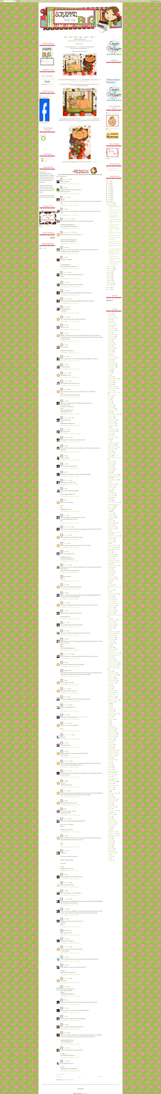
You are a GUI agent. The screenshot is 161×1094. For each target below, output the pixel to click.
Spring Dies (110, 748)
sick (109, 723)
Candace (65, 1061)
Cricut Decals (111, 421)
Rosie (63, 257)
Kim (64, 472)
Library (109, 581)
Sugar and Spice (111, 774)
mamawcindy (66, 298)
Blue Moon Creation (67, 734)
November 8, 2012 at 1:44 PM (69, 460)
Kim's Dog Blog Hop (113, 226)
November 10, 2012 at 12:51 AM (70, 926)
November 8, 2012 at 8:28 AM (69, 286)
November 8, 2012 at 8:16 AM (69, 268)
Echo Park (110, 465)
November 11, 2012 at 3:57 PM (69, 996)
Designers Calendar (112, 443)
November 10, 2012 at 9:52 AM (70, 943)
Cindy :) (65, 356)
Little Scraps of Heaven (113, 593)
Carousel (110, 372)
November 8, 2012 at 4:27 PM (69, 618)
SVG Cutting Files (112, 781)
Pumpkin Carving (112, 696)
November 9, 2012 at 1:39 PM (69, 870)
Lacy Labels (111, 573)
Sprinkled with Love (112, 754)
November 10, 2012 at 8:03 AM (70, 935)
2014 (109, 197)
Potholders (110, 686)
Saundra (64, 247)
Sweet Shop (110, 783)
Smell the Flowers (112, 736)
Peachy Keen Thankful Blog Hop (80, 41)
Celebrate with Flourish (113, 378)
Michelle (45, 161)
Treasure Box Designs (113, 810)
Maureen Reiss (66, 882)
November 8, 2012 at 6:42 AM (69, 228)
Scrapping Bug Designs (113, 713)
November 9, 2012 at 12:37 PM (69, 847)
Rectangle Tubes (112, 698)
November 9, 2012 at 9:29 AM (69, 797)
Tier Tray (110, 802)
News (109, 645)
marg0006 (65, 696)
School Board (111, 709)
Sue (64, 500)
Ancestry (110, 332)
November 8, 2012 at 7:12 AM (69, 253)
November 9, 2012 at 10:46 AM (70, 831)
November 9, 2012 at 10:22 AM (70, 815)
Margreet (65, 306)
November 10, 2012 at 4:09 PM (69, 974)
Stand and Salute (112, 759)
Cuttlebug (110, 435)
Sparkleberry (111, 744)
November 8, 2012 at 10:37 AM (70, 425)
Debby (64, 918)
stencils (109, 761)
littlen (64, 780)
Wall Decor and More (113, 833)
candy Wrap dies (111, 367)
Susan (64, 751)
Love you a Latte (112, 603)
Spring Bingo (111, 746)
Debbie (64, 965)
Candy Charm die (112, 365)
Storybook (110, 767)
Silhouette (110, 727)
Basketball (110, 342)
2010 (109, 289)
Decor (109, 441)
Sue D (64, 662)
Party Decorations (112, 673)
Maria (64, 463)
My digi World (111, 635)
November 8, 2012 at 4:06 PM (69, 599)
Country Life (111, 405)
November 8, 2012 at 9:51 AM (69, 369)
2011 (109, 287)
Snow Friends (111, 740)
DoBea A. (65, 290)
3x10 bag (110, 319)
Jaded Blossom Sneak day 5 (115, 235)
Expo (109, 481)
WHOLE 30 (110, 840)
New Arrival (110, 641)
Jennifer (65, 850)
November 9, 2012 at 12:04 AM (70, 739)
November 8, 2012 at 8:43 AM (69, 295)
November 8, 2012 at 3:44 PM (69, 581)
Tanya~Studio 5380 (67, 654)
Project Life (110, 694)
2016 (109, 193)
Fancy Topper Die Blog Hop (115, 249)
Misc (109, 629)
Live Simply (111, 595)
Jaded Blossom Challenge (114, 261)
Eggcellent (110, 466)
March (110, 280)
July (110, 272)
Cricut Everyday (111, 425)
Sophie (109, 742)
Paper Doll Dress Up (112, 665)
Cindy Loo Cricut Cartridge (114, 392)
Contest (110, 403)
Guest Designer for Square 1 (115, 219)
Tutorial (110, 816)
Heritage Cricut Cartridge (113, 535)
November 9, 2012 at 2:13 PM (69, 878)
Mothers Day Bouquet (113, 631)
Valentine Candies (112, 822)
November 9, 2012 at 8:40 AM (69, 777)
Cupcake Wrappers (112, 431)
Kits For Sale (111, 571)
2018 (109, 189)
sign (109, 725)
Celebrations (111, 380)
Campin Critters (111, 363)
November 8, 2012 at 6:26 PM (69, 650)
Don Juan (110, 450)
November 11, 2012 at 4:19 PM (69, 1004)
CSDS (109, 427)
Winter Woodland (112, 852)
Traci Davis (65, 790)
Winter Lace (110, 850)
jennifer (64, 584)
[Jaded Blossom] (114, 55)
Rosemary (65, 316)
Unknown (65, 389)
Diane (63, 209)
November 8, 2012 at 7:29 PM (69, 684)
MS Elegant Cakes (112, 633)
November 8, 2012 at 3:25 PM (69, 561)
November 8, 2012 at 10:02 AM (70, 385)
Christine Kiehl (66, 761)
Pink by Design (111, 678)
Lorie (64, 835)
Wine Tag (110, 844)
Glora (64, 445)
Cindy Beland (66, 899)
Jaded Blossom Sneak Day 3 (115, 241)
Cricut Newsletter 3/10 (113, 168)
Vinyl (109, 829)
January (111, 284)
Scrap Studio (111, 711)
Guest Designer (111, 517)
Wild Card (110, 842)
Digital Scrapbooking (113, 446)
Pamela (64, 742)
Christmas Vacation (112, 388)
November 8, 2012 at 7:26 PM (69, 676)
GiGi (64, 874)
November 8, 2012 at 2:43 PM (69, 496)
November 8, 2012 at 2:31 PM (69, 476)
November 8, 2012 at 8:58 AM (69, 321)
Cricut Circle (111, 418)
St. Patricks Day (111, 755)
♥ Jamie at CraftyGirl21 (82, 717)
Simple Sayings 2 (112, 728)
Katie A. (65, 1047)
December (111, 203)
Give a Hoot (110, 513)
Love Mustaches (111, 599)
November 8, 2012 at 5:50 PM (69, 635)
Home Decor (111, 539)
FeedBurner (50, 84)
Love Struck (111, 601)
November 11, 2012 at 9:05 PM (69, 1070)
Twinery (110, 818)
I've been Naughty (113, 214)
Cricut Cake (110, 416)
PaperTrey (110, 671)
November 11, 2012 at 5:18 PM (69, 1012)
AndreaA (65, 515)
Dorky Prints (111, 461)
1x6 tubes (110, 313)
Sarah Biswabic (66, 480)
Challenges (110, 382)
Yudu (109, 858)
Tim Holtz (110, 804)
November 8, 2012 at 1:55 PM (69, 468)
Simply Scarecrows (112, 734)
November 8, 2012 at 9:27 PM (69, 719)
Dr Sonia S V (66, 372)
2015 (109, 195)
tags (109, 791)
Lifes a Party (111, 590)
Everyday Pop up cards (113, 479)
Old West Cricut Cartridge (114, 653)
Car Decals (110, 369)
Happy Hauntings (112, 528)
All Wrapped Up (111, 328)
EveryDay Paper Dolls (113, 474)
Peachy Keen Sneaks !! (114, 263)
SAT (109, 703)
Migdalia (65, 986)
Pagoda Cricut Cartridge (113, 662)
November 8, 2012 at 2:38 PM (69, 484)
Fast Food (110, 489)
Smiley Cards (111, 738)
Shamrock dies (111, 719)
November (111, 205)
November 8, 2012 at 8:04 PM (69, 693)
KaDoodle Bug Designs (113, 565)
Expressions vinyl (112, 483)
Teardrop (110, 795)
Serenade (110, 717)
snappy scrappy (65, 179)
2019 (109, 187)
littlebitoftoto (66, 381)
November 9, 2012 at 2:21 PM (69, 887)
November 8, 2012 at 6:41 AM (69, 215)
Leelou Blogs (85, 1093)
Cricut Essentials (112, 423)
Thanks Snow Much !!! (114, 256)
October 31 (110, 651)
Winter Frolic (111, 848)
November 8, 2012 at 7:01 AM (69, 243)
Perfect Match (111, 676)
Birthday (110, 346)
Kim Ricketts (66, 723)
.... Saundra (93, 161)
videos (109, 828)
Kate (64, 455)
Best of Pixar (111, 344)
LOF (64, 1000)
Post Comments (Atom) (68, 1079)
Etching (110, 472)
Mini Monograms (112, 624)
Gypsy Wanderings (112, 523)
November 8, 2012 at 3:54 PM (69, 589)
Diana (64, 611)
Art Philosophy (111, 336)
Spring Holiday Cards (113, 750)
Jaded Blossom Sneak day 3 (115, 210)
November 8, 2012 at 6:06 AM (69, 205)
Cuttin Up (110, 433)
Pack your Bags (111, 660)
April (110, 278)
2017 (109, 191)
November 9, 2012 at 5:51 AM (69, 757)
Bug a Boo (110, 355)
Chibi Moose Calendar (114, 224)
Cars (109, 374)
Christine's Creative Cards (68, 232)
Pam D (64, 1024)
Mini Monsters (111, 626)
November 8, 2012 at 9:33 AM (69, 341)
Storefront (110, 765)
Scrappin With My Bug (43, 97)
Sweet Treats (111, 787)
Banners (110, 340)
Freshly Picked (111, 495)
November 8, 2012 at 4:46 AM (69, 183)
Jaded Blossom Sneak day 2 (115, 212)
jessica (64, 400)
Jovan (64, 325)
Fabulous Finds (111, 485)
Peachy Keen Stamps (112, 675)
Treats (109, 812)
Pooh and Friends (112, 682)
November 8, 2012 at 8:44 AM (69, 303)
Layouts (110, 575)
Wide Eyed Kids (78, 79)
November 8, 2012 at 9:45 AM (69, 352)
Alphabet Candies (112, 330)
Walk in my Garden (112, 831)
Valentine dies (111, 824)
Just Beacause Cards (112, 560)
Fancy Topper (111, 487)
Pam (64, 488)
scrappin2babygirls (67, 417)
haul (109, 530)
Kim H (64, 592)
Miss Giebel (65, 197)
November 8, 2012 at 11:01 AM (70, 433)
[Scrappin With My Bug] (44, 121)
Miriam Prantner (66, 437)
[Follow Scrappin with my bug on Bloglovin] (113, 80)
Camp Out (110, 361)
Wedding (110, 838)
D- (63, 808)
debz (64, 800)
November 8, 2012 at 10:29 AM (70, 414)
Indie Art (110, 552)
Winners (110, 846)
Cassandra (65, 1032)
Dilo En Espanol (111, 448)
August (111, 270)
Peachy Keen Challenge (114, 251)
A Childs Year (111, 323)
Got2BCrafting (66, 705)
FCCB (109, 491)
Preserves (110, 688)
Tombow (110, 808)
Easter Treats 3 (111, 463)
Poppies (110, 684)
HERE (87, 48)
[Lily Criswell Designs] (47, 210)
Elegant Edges (111, 468)
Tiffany (64, 938)
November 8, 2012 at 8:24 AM (69, 278)
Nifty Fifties (110, 647)
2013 (109, 199)
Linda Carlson (66, 978)
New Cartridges (111, 643)
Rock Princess (111, 701)
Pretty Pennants (111, 690)
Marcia (64, 551)
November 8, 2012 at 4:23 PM (69, 607)
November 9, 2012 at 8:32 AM (69, 767)
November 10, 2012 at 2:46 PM (69, 961)
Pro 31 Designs (111, 692)
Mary (64, 1016)
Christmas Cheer (111, 386)
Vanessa (65, 909)
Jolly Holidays (111, 556)
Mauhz (109, 618)
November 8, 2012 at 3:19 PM (69, 547)
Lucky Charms (111, 607)
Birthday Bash (111, 347)
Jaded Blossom (111, 554)
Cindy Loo (110, 390)
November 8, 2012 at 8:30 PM (69, 701)
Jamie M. (65, 714)
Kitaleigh (110, 569)
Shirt (109, 721)
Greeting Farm (111, 515)
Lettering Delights (112, 579)
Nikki (64, 890)
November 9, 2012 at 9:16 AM (69, 787)
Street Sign (110, 769)
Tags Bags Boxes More (113, 793)
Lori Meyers (66, 688)
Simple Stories (111, 730)
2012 (109, 201)
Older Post (100, 1076)
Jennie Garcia (66, 564)
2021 (109, 183)
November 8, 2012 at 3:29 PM (69, 572)
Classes (109, 397)
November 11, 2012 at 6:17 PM (69, 1044)
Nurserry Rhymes (112, 649)
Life (109, 582)
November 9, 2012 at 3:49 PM (69, 895)
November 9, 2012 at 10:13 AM (70, 805)
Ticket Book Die (112, 801)
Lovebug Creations (112, 605)
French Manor (111, 493)
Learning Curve (111, 577)
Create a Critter (111, 409)
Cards (109, 371)
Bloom (109, 353)
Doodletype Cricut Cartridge (114, 457)
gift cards (110, 509)
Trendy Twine (111, 814)
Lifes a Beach (111, 584)
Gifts (109, 511)
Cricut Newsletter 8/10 (113, 170)
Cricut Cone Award (112, 419)
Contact (110, 401)
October (111, 266)
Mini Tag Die (111, 628)
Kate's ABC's (111, 567)
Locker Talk (110, 597)
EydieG (64, 1008)
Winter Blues (112, 239)
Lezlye (64, 364)
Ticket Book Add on (112, 799)
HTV (109, 543)
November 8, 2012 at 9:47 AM (69, 361)
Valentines (110, 826)
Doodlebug (110, 452)
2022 (109, 181)
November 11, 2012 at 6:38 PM (69, 1057)
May (110, 276)
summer (110, 776)
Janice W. (65, 622)
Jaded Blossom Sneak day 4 (115, 237)
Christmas (110, 384)
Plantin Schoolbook (112, 680)
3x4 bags (110, 321)
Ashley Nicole (65, 272)
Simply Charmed (112, 732)
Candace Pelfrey (47, 158)
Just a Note (110, 558)
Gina (63, 187)
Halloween (110, 524)
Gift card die (111, 507)
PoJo (64, 680)
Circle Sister (111, 395)
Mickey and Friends (112, 620)
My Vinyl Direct (111, 639)
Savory (109, 705)
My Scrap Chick (111, 637)
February (111, 282)
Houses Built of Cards (67, 219)
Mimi (64, 344)
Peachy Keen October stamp (86, 118)
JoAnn (64, 956)
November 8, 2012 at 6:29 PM (69, 666)
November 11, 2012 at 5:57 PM (69, 1029)
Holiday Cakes (111, 537)
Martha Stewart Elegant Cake (114, 615)
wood (109, 854)
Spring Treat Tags (112, 752)
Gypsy (109, 519)
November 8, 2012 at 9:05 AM (69, 329)
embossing (110, 470)
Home (79, 1076)
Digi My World (111, 445)
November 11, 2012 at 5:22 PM (69, 1020)
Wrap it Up (110, 856)
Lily (109, 591)
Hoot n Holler (111, 541)
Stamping (110, 757)
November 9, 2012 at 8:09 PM (69, 915)
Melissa (64, 282)
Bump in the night (112, 357)
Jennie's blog (78, 46)
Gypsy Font (110, 521)
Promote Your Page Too (44, 122)
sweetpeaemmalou (67, 526)
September (111, 268)
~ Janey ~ (65, 429)
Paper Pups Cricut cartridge (114, 667)
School (109, 707)
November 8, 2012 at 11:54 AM (70, 451)
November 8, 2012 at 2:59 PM (69, 511)
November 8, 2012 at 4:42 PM (69, 627)
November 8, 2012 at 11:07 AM (70, 442)
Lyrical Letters (111, 609)
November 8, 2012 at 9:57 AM (69, 377)
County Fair (110, 407)
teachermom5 (66, 771)
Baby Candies (111, 338)
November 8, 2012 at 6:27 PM (69, 658)
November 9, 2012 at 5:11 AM (69, 747)
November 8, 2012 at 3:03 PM (69, 523)
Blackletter (110, 349)
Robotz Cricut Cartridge (113, 700)
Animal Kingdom (112, 334)
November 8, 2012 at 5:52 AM (69, 193)
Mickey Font (111, 622)
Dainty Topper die (112, 437)
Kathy (64, 639)
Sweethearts (110, 789)
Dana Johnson (66, 535)
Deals (109, 439)
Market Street (111, 613)
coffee (109, 399)
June (110, 274)
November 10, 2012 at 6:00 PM (69, 982)
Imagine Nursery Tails (113, 547)
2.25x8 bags (111, 315)
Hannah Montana (112, 526)
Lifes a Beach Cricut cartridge (115, 586)
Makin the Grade (112, 611)
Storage (109, 763)
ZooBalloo (110, 860)
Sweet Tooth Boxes (112, 785)
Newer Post (59, 1076)
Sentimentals (111, 715)
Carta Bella (110, 376)
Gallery (109, 500)
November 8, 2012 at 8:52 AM (69, 313)
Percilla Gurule (66, 946)
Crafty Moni (66, 818)
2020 (109, 185)
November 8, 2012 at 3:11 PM (69, 531)
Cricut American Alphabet (114, 414)
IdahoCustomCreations (113, 545)
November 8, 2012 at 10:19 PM (69, 731)
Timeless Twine (111, 806)
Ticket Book (111, 797)
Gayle (64, 333)
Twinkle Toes (111, 820)
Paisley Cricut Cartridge (113, 664)
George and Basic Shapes (113, 502)
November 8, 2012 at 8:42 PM (69, 711)
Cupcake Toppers (112, 429)
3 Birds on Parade (112, 317)
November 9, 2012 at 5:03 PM (69, 905)
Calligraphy (110, 359)
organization (111, 658)
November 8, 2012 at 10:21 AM (70, 397)
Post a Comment (60, 1074)
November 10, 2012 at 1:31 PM (69, 953)
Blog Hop (110, 351)
